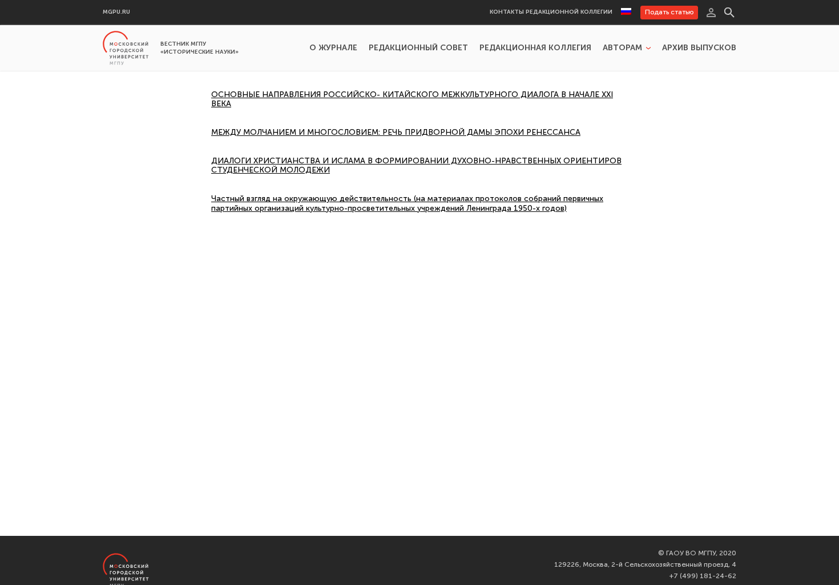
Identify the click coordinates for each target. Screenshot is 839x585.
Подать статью (669, 12)
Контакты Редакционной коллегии (551, 12)
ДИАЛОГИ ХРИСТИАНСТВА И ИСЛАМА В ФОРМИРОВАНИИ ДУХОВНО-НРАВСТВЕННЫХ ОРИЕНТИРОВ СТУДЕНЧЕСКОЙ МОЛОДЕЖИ (416, 165)
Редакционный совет (418, 48)
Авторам (622, 48)
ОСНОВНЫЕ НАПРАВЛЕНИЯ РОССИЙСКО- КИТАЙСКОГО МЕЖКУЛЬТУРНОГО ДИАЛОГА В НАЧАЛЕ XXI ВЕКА (412, 99)
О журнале (333, 48)
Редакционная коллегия (535, 48)
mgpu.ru (116, 12)
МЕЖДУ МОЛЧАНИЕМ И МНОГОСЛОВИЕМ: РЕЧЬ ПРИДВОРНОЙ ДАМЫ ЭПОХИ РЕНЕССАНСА (395, 132)
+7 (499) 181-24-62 (702, 576)
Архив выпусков (699, 48)
